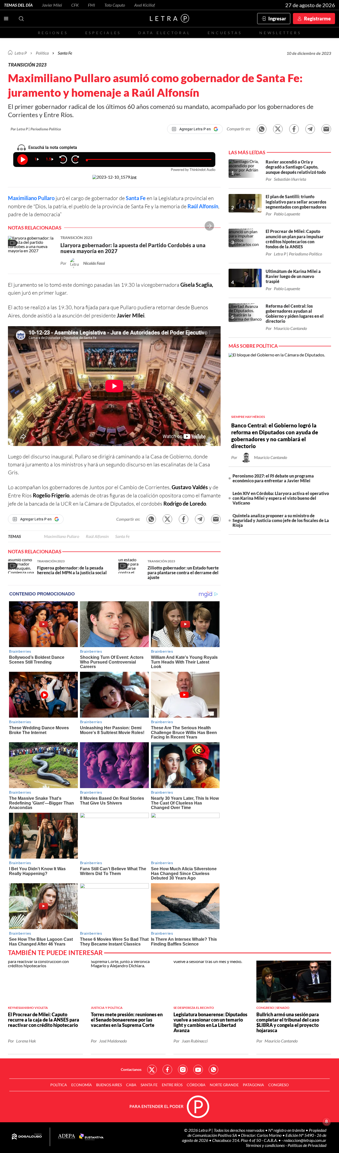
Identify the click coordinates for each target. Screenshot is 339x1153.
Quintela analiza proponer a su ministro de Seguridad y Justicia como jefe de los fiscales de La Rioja (281, 520)
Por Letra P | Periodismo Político (36, 129)
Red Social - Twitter (152, 1069)
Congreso (278, 1085)
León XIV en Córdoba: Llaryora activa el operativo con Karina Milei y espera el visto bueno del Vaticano (281, 498)
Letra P (21, 52)
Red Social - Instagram (182, 1069)
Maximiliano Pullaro (31, 198)
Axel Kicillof (144, 4)
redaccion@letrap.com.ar (305, 1140)
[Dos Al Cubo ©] (27, 1137)
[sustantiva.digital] (91, 1137)
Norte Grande (224, 1085)
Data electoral (164, 32)
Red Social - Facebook (167, 1069)
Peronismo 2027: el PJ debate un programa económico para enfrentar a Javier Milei (273, 478)
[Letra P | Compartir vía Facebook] (293, 129)
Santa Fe (136, 198)
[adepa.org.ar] (66, 1136)
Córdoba (196, 1085)
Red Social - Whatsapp (213, 1069)
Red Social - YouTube (198, 1069)
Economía (81, 1085)
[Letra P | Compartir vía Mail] (326, 129)
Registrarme (317, 18)
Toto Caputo (114, 4)
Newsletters (280, 32)
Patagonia (253, 1085)
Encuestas (225, 32)
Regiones (53, 32)
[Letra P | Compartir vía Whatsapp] (261, 129)
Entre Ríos (172, 1085)
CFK (75, 4)
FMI (91, 4)
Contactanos (131, 1069)
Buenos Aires (109, 1085)
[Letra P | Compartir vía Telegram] (310, 129)
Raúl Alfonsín (203, 206)
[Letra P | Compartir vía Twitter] (277, 129)
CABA (131, 1085)
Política (42, 52)
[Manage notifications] (326, 1121)
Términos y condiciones (266, 1145)
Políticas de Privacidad (307, 1145)
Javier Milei (52, 4)
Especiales (103, 32)
